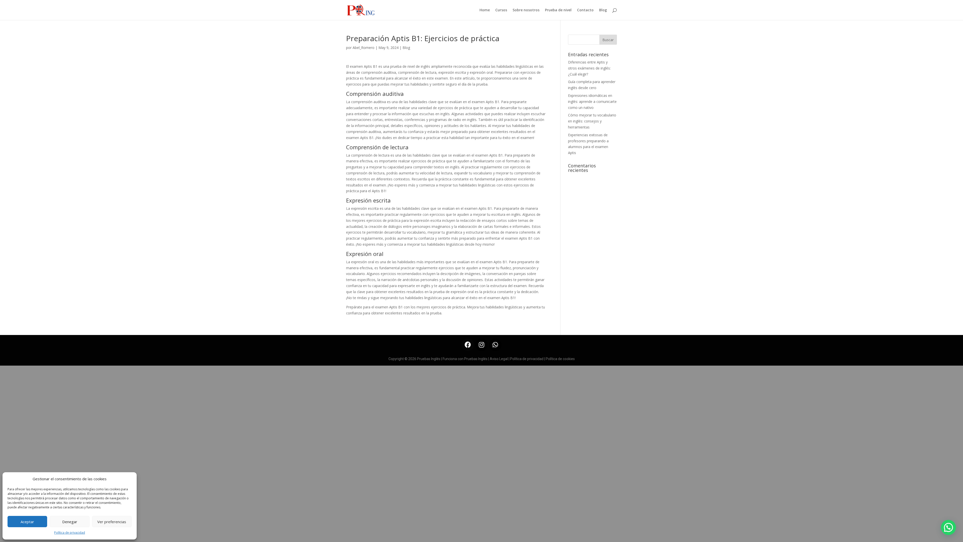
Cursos (501, 10)
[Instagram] (481, 344)
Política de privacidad (69, 532)
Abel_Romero (363, 47)
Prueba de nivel (558, 10)
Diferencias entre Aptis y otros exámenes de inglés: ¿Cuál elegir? (589, 68)
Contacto (585, 10)
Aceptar (27, 521)
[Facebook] (467, 344)
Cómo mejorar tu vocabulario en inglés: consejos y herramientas (592, 121)
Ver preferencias (111, 521)
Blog (603, 10)
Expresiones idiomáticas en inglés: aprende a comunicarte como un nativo (592, 101)
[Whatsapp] (495, 344)
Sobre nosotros (526, 10)
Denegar (69, 521)
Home (484, 10)
